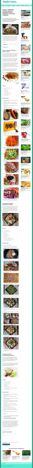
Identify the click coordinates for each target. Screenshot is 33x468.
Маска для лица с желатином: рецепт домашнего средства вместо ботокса (25, 103)
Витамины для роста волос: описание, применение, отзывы (25, 40)
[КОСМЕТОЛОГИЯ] (26, 38)
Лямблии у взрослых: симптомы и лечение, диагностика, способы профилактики (25, 65)
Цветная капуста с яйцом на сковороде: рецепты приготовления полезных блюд (25, 189)
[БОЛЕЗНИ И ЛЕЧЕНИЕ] (26, 63)
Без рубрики (22, 5)
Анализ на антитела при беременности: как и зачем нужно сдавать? (25, 91)
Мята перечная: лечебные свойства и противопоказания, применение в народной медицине (26, 127)
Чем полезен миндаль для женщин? (25, 28)
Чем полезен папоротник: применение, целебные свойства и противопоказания (25, 152)
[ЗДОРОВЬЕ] (26, 162)
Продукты (18, 5)
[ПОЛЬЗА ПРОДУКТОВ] (26, 27)
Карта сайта (26, 5)
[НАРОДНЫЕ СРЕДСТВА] (26, 50)
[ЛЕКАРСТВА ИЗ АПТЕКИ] (26, 15)
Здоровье (13, 5)
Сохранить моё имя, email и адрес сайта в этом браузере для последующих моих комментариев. (10, 442)
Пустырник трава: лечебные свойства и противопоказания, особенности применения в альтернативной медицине (26, 457)
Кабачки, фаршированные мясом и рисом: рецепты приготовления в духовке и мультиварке (25, 176)
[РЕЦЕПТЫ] (26, 174)
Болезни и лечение (8, 5)
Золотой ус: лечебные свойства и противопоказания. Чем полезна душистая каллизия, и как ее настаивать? (6, 457)
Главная (4, 5)
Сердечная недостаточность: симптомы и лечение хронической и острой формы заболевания (25, 140)
